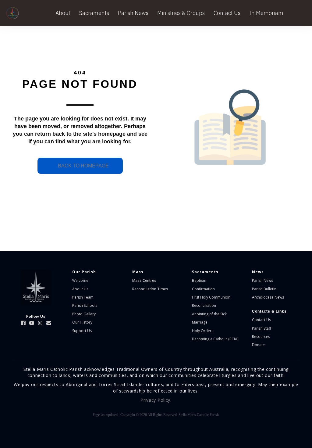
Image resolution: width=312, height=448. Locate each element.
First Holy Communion (211, 297)
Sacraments (94, 12)
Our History (82, 322)
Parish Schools (84, 305)
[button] (23, 323)
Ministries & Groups (181, 12)
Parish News (133, 12)
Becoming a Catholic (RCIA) (215, 339)
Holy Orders (202, 330)
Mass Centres (144, 280)
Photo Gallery (84, 314)
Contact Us (227, 12)
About (62, 12)
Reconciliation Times (150, 289)
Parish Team (83, 297)
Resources (261, 336)
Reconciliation (204, 305)
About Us (80, 289)
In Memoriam (266, 12)
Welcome (80, 280)
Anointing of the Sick (209, 314)
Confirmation (203, 289)
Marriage (199, 322)
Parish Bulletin (264, 289)
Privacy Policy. (156, 400)
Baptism (199, 280)
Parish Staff (261, 328)
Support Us (82, 330)
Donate (258, 344)
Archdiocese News (268, 297)
